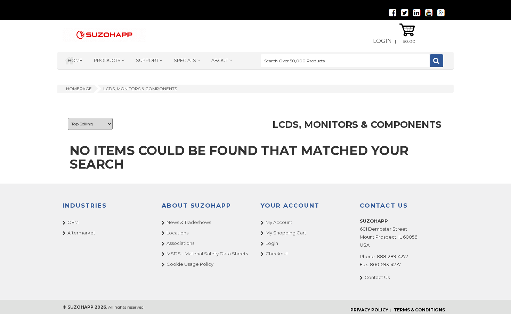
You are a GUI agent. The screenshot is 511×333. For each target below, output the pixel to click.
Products (108, 60)
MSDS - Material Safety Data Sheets (207, 253)
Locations (177, 232)
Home (75, 60)
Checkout (277, 253)
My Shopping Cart (286, 232)
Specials (185, 60)
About (220, 60)
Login (382, 41)
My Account (279, 222)
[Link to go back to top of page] (497, 319)
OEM (73, 222)
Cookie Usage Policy (190, 264)
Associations (180, 243)
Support (148, 60)
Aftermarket (81, 232)
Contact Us (377, 277)
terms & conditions (419, 309)
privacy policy (369, 309)
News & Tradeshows (189, 222)
